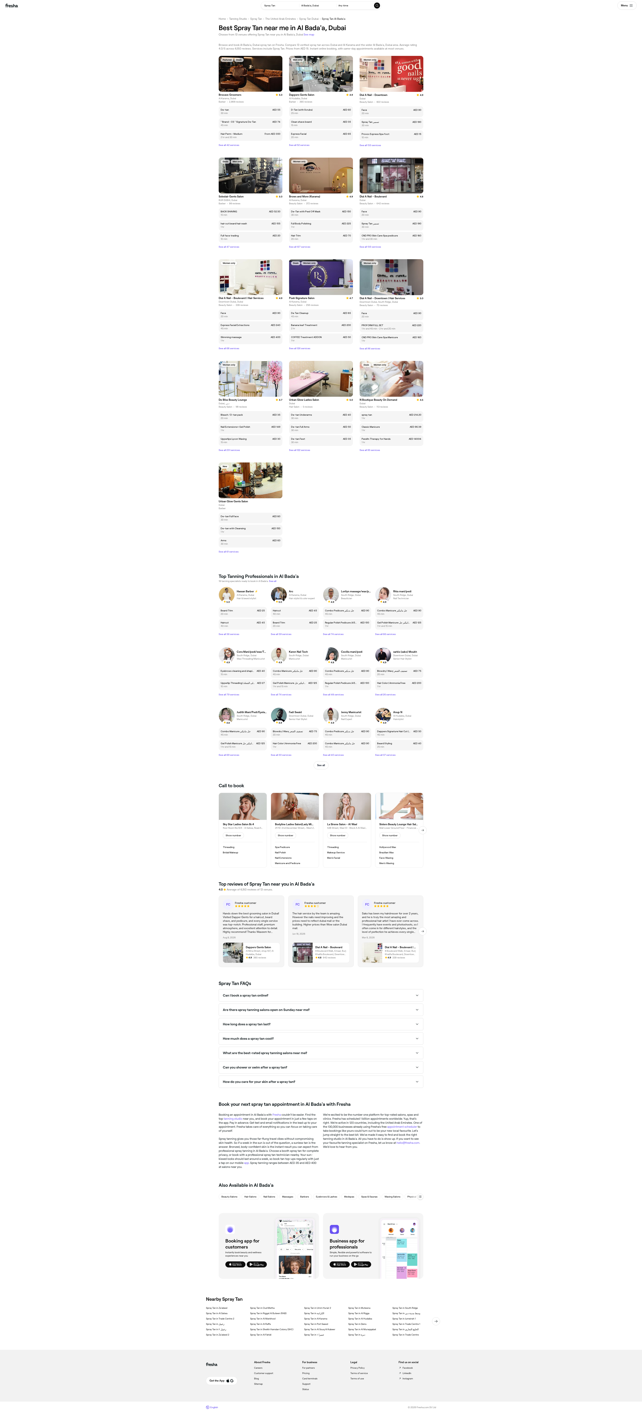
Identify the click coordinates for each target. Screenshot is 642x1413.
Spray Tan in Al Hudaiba (360, 1318)
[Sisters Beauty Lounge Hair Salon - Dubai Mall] (399, 830)
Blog (256, 1378)
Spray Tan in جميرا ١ (314, 1334)
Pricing (305, 1373)
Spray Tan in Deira (357, 1324)
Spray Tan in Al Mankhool (263, 1318)
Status (305, 1389)
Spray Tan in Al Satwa (216, 1313)
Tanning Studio (238, 18)
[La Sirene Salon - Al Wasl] (347, 830)
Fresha (277, 1114)
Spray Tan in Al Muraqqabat (362, 1329)
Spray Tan (256, 18)
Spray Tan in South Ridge (405, 1308)
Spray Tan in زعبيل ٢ (216, 1329)
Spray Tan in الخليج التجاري (405, 1329)
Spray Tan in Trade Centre (405, 1334)
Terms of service (359, 1373)
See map (309, 34)
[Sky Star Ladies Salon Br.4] (243, 830)
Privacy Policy (357, 1367)
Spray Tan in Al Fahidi (260, 1334)
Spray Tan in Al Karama (315, 1318)
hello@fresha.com (408, 1142)
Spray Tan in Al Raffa (260, 1324)
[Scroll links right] (436, 1321)
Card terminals (309, 1378)
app (246, 1162)
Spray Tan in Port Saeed (316, 1324)
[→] (423, 830)
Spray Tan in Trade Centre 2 (220, 1318)
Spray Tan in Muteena (359, 1308)
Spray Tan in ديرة (356, 1334)
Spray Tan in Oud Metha (262, 1308)
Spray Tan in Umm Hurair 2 (317, 1308)
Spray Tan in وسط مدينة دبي (406, 1313)
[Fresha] (11, 6)
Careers (258, 1367)
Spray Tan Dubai (308, 18)
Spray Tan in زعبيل (215, 1324)
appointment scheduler (402, 1126)
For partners (308, 1367)
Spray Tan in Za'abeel (216, 1308)
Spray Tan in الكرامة (314, 1313)
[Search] (377, 5)
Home (222, 18)
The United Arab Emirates (280, 18)
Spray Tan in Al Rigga (358, 1313)
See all (321, 765)
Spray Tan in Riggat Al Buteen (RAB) (268, 1313)
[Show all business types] (420, 1197)
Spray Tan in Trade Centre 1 (406, 1324)
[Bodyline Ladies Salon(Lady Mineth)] (295, 830)
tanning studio (233, 1118)
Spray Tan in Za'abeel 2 (217, 1334)
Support (306, 1384)
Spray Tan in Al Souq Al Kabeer (319, 1329)
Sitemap (258, 1384)
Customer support (263, 1373)
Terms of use (357, 1378)
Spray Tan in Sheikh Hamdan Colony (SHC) (271, 1329)
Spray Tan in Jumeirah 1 (404, 1318)
